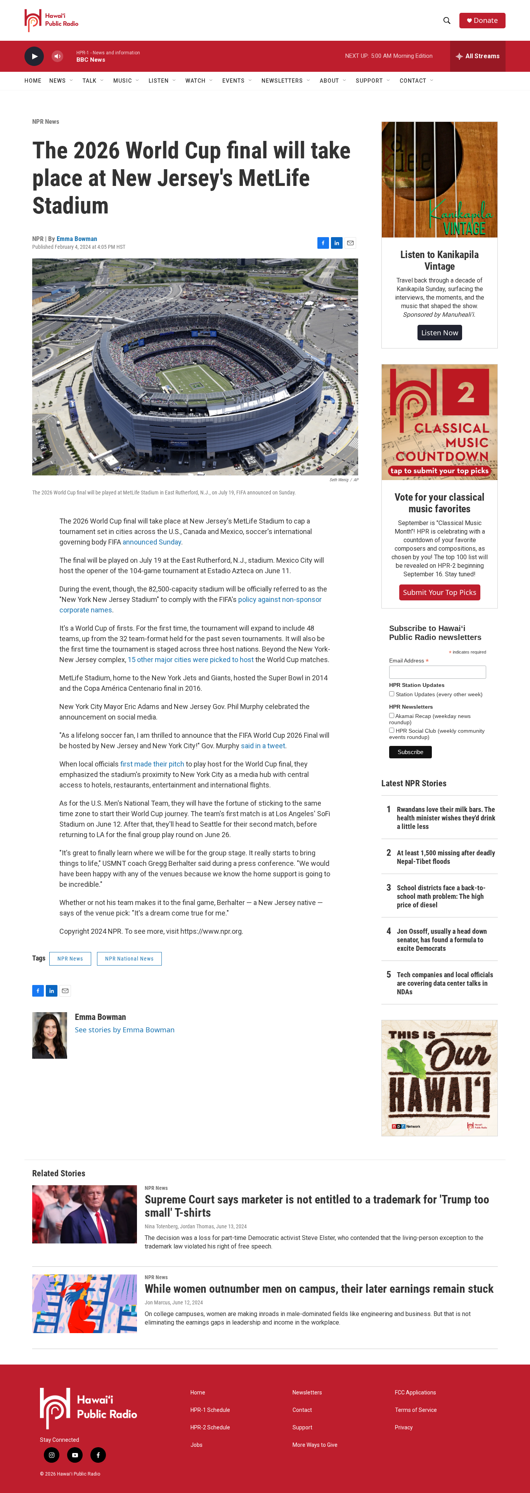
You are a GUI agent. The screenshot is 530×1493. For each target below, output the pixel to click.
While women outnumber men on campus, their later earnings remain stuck (319, 1288)
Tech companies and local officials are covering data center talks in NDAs (445, 983)
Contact (302, 1410)
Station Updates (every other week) (438, 694)
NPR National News (129, 958)
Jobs (197, 1445)
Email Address (409, 660)
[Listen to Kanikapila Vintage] (439, 180)
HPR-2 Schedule (210, 1428)
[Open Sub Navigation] (72, 81)
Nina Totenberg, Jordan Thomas (179, 1226)
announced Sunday (152, 542)
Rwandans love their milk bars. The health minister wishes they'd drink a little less (446, 818)
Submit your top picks (439, 592)
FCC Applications (415, 1393)
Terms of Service (416, 1410)
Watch (195, 81)
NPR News (45, 121)
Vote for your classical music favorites (439, 503)
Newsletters (307, 1393)
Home (33, 81)
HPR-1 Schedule (210, 1410)
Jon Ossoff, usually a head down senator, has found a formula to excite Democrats (442, 939)
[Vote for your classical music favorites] (439, 422)
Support (302, 1428)
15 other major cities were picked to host (191, 659)
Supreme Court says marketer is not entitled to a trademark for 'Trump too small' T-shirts (317, 1206)
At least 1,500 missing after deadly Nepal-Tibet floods (446, 857)
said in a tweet (263, 746)
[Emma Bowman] (49, 1035)
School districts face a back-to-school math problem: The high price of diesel (441, 896)
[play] (34, 56)
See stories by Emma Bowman (125, 1029)
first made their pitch (152, 764)
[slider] (70, 56)
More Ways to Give (315, 1445)
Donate (486, 20)
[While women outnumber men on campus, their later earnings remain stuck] (84, 1304)
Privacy (404, 1428)
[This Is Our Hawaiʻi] (439, 1078)
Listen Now (439, 332)
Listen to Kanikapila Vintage (439, 260)
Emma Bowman (77, 239)
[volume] (57, 56)
